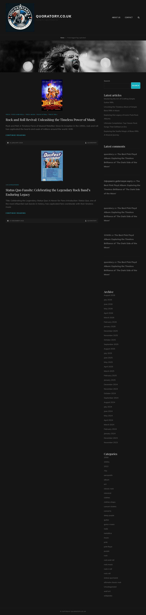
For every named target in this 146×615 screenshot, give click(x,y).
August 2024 (109, 402)
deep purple (109, 515)
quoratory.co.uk (54, 16)
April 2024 (108, 420)
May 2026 (108, 308)
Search (107, 81)
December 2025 (111, 331)
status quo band (111, 578)
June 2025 (108, 358)
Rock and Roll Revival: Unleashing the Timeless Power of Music (50, 119)
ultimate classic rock (112, 582)
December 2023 (111, 438)
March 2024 (109, 424)
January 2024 (110, 433)
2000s (106, 462)
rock (8, 114)
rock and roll (17, 114)
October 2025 (110, 340)
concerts (107, 511)
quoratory (92, 143)
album (106, 480)
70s (105, 471)
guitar (106, 520)
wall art (107, 591)
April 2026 (108, 313)
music (106, 538)
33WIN (107, 235)
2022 (106, 466)
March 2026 (109, 317)
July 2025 (108, 353)
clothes (107, 497)
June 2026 (108, 304)
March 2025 (109, 371)
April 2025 (108, 366)
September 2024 (111, 398)
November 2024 (111, 389)
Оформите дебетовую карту (118, 181)
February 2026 (110, 322)
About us (116, 17)
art (105, 484)
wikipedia (108, 596)
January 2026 (110, 326)
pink (105, 542)
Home (62, 38)
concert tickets (110, 506)
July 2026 (108, 300)
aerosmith (108, 475)
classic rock (109, 488)
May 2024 (108, 415)
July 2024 (108, 407)
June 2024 (108, 411)
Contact (129, 17)
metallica (108, 533)
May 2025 (108, 362)
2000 (106, 457)
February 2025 (110, 375)
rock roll (53, 114)
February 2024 (110, 429)
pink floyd (108, 546)
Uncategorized (12, 185)
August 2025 (109, 349)
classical (107, 493)
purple (106, 551)
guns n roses (109, 524)
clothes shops (109, 502)
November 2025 (111, 335)
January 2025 (110, 380)
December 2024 (111, 384)
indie (106, 529)
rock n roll (42, 114)
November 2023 (111, 442)
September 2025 (111, 344)
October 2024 (110, 393)
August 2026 (109, 295)
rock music (30, 114)
